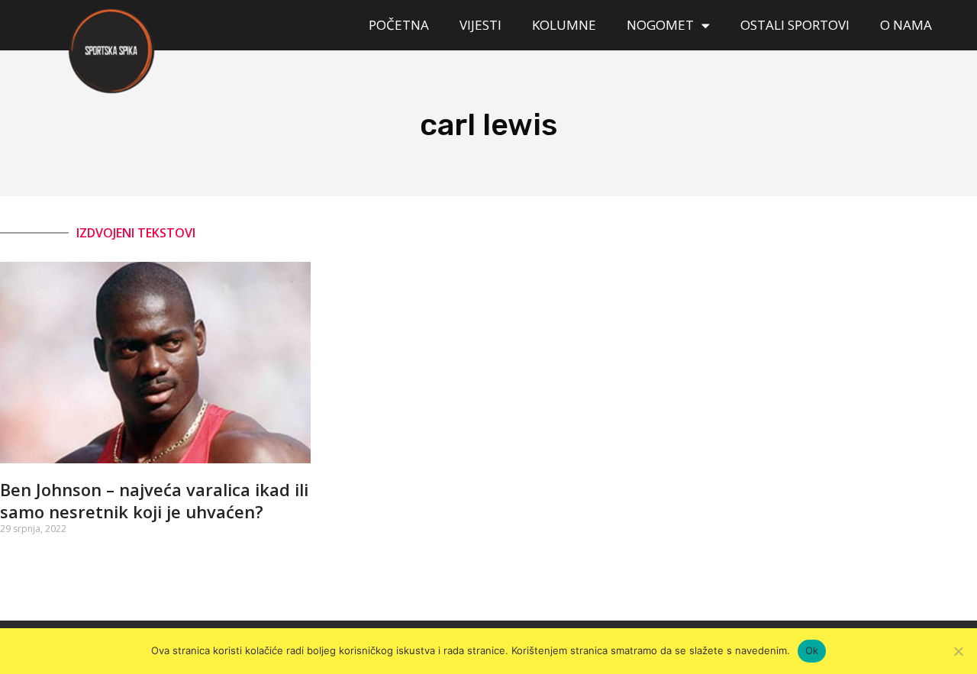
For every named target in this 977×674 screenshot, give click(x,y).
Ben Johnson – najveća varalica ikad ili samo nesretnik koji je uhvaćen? (154, 500)
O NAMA (906, 25)
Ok (812, 650)
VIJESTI (480, 25)
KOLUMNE (564, 25)
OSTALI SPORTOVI (795, 25)
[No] (958, 651)
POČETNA (399, 25)
